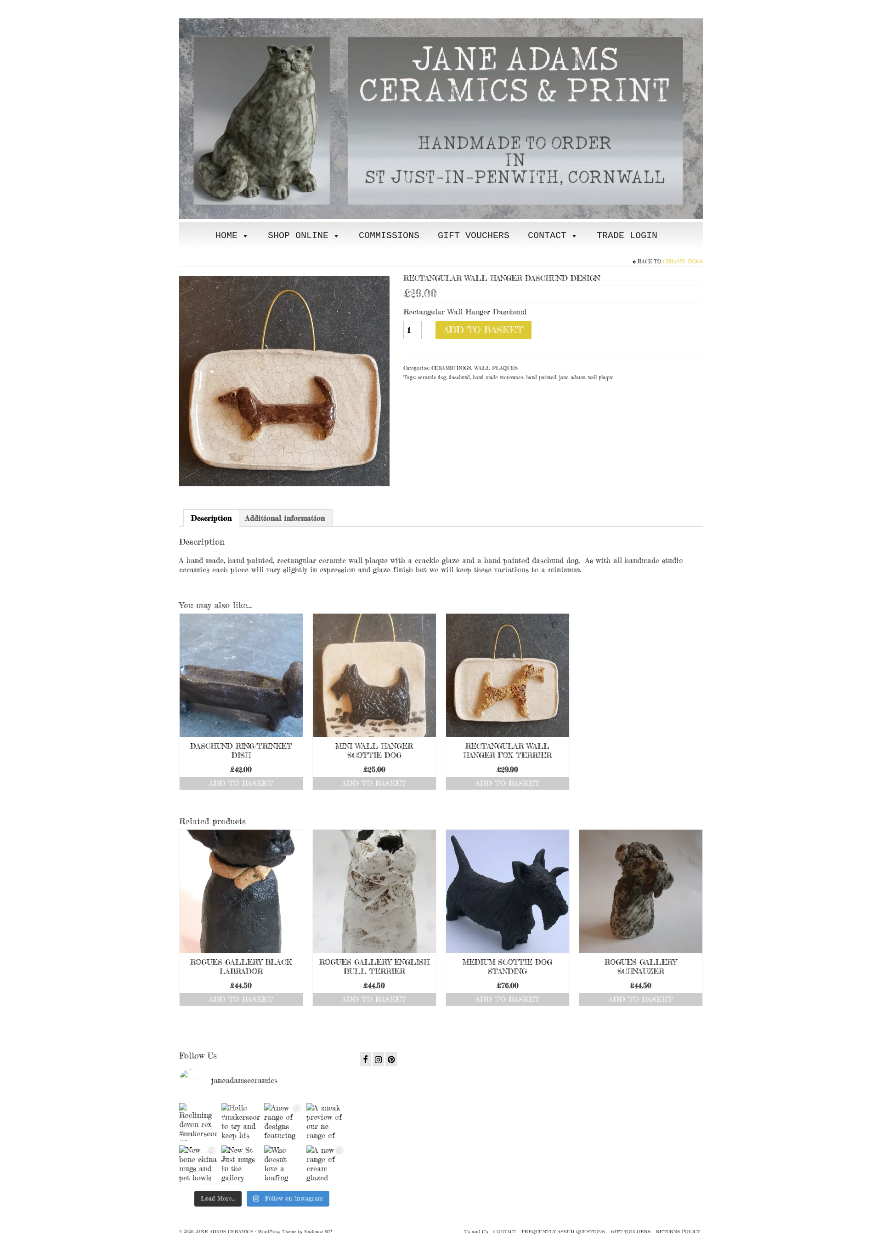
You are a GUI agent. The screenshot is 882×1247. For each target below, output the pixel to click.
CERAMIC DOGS (683, 261)
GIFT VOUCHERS (473, 235)
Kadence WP (318, 1231)
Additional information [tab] (285, 518)
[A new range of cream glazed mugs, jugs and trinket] (325, 1164)
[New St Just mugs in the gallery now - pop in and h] (240, 1164)
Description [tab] (211, 518)
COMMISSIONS (389, 235)
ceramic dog (432, 377)
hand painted (541, 377)
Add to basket (483, 330)
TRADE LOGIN (627, 235)
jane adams (572, 377)
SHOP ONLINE (298, 235)
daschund (459, 377)
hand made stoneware (498, 377)
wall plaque (601, 377)
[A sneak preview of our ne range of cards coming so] (325, 1122)
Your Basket (235, 7)
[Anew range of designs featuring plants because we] (283, 1122)
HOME (226, 235)
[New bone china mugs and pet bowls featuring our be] (198, 1164)
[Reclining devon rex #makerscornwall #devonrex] (198, 1122)
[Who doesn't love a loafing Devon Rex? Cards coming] (283, 1164)
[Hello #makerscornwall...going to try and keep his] (240, 1122)
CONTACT (547, 235)
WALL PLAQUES (496, 368)
